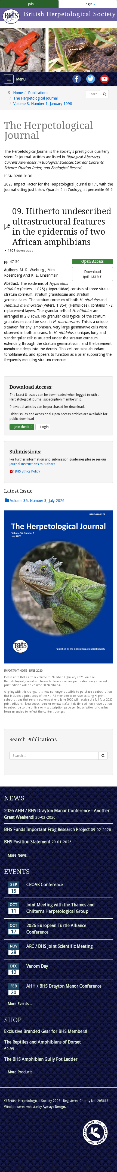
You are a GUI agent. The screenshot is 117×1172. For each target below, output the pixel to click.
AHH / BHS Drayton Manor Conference (63, 986)
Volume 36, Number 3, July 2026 (36, 500)
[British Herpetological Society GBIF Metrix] (95, 1132)
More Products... (22, 1072)
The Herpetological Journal (35, 98)
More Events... (20, 1003)
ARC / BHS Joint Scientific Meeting (59, 946)
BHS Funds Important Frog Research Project (47, 829)
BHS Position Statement (27, 841)
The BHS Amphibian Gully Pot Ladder (41, 1059)
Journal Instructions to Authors (32, 464)
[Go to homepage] (12, 13)
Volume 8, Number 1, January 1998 (42, 103)
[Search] (104, 94)
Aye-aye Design (54, 1107)
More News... (19, 855)
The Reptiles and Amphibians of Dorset (42, 1042)
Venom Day (37, 966)
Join (30, 4)
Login (88, 4)
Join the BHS (23, 427)
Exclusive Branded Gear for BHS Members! (45, 1031)
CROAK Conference (44, 884)
